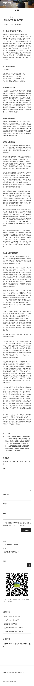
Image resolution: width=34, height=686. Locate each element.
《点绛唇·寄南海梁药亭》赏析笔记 (13, 628)
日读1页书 (20, 672)
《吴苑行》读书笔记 (14, 441)
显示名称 (6, 494)
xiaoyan (15, 17)
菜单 (18, 10)
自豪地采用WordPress (9, 681)
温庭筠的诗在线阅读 (16, 446)
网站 (4, 513)
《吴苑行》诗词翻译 (18, 440)
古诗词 (10, 443)
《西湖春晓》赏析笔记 (10, 624)
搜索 (4, 561)
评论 (5, 468)
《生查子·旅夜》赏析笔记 (11, 620)
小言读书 (7, 2)
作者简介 (22, 441)
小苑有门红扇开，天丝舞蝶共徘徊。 (17, 445)
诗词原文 (17, 448)
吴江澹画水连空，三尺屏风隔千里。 (21, 443)
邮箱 (5, 504)
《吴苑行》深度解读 (22, 438)
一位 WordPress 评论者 (11, 644)
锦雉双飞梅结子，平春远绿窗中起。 (13, 450)
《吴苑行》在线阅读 (12, 438)
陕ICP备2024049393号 (10, 672)
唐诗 (6, 445)
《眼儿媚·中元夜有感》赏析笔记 (13, 631)
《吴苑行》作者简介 (16, 436)
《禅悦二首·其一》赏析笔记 (11, 616)
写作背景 (27, 441)
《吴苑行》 (8, 436)
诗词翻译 (22, 448)
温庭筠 (9, 446)
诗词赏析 (27, 448)
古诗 (6, 443)
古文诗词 (7, 434)
